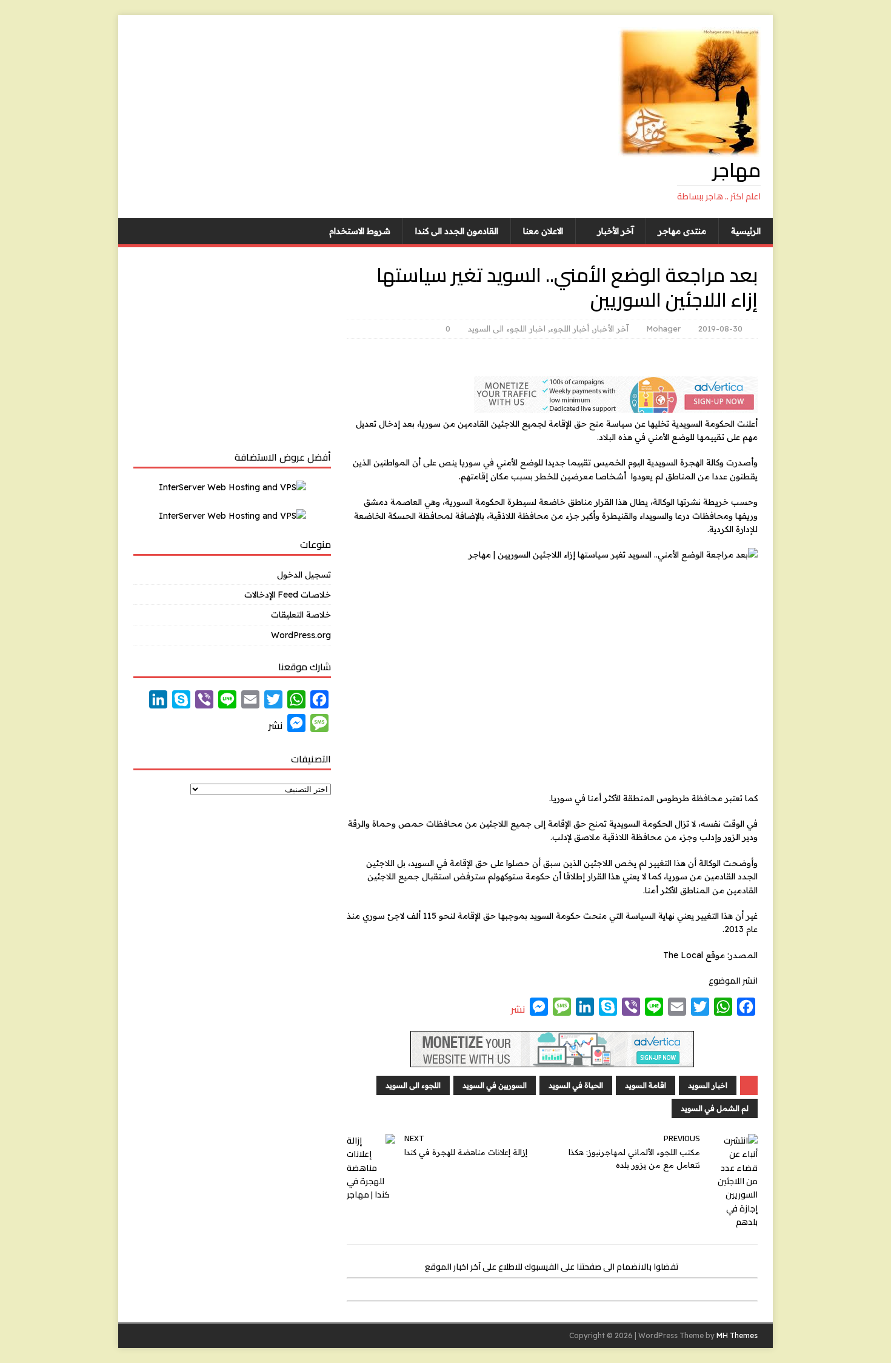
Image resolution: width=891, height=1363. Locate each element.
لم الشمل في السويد (715, 1108)
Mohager (663, 328)
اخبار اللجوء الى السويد (507, 328)
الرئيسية (746, 230)
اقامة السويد (645, 1085)
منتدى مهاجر (682, 230)
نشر (518, 1009)
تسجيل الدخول (304, 574)
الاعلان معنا (543, 230)
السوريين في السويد (494, 1085)
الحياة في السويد (576, 1085)
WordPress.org (301, 635)
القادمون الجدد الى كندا (456, 230)
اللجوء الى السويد (413, 1085)
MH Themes (737, 1335)
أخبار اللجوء (569, 328)
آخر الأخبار (615, 230)
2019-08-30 (720, 328)
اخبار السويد (707, 1085)
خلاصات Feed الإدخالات (287, 594)
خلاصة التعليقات (301, 614)
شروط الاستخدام (359, 230)
